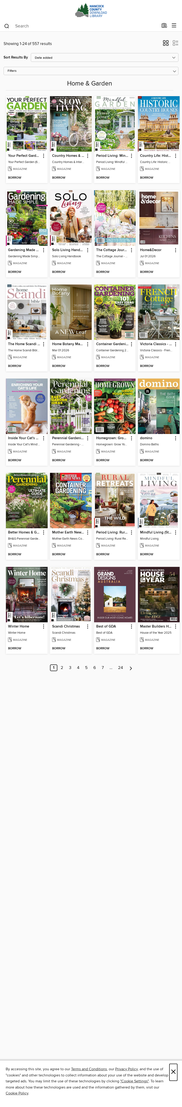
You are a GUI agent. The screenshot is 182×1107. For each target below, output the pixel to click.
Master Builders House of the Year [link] (156, 626)
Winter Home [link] (18, 626)
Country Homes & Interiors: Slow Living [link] (68, 156)
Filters (12, 71)
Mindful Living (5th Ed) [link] (156, 532)
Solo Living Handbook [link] (68, 250)
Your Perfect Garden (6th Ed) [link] (24, 156)
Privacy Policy (126, 1069)
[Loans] (164, 26)
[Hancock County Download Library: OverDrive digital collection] (91, 10)
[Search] (7, 26)
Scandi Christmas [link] (66, 626)
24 (120, 667)
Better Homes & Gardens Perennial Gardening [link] (24, 532)
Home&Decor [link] (150, 250)
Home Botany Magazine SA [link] (68, 344)
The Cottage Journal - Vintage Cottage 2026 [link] (112, 250)
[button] (166, 44)
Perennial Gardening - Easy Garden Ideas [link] (68, 438)
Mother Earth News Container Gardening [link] (68, 532)
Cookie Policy (17, 1093)
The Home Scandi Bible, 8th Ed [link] (24, 344)
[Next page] (131, 668)
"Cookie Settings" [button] (134, 1081)
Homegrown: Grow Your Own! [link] (112, 438)
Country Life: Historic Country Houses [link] (156, 156)
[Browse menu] (174, 26)
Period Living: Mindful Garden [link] (112, 156)
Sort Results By (16, 57)
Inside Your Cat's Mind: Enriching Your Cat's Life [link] (24, 438)
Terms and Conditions (89, 1069)
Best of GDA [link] (106, 626)
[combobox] (81, 26)
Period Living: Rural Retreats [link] (112, 532)
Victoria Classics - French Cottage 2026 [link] (156, 344)
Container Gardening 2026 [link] (112, 344)
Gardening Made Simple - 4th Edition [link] (24, 250)
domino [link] (146, 438)
